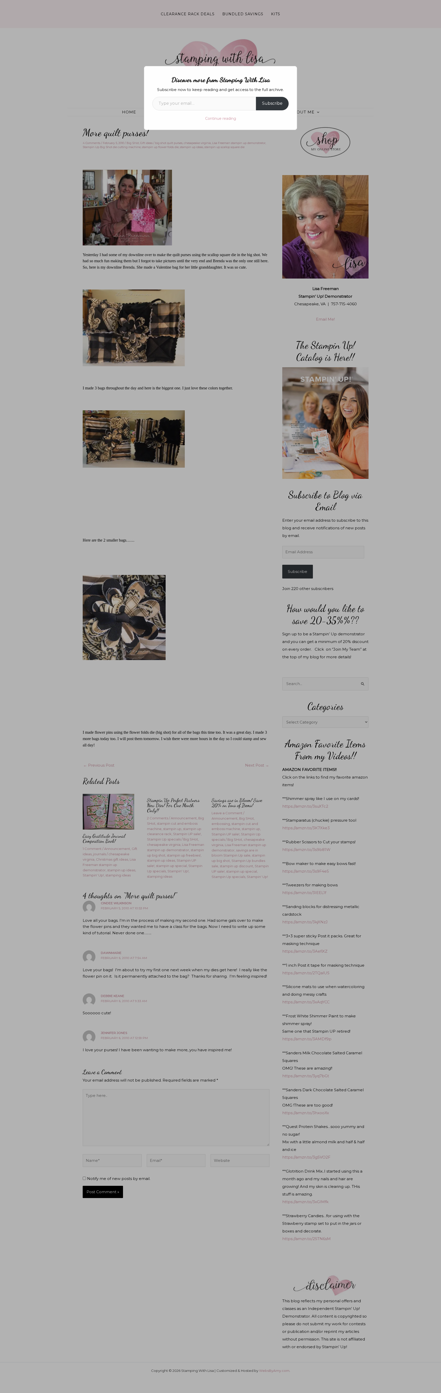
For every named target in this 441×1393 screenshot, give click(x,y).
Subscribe (272, 103)
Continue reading (220, 118)
